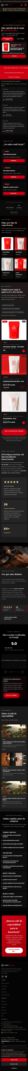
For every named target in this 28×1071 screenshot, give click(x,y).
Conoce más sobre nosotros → (10, 618)
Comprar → (14, 160)
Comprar (14, 56)
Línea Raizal (4, 986)
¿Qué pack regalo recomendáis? (12, 896)
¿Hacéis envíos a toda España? (12, 876)
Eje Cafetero (4, 1004)
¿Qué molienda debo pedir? (11, 840)
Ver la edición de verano (7, 39)
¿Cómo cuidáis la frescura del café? (14, 883)
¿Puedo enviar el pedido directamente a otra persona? (12, 901)
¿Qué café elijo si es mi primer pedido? (12, 835)
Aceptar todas (14, 1059)
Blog (2, 1015)
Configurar (14, 1068)
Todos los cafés (5, 983)
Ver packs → (14, 193)
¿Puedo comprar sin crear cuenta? (13, 847)
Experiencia (4, 992)
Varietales (3, 989)
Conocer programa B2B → (14, 950)
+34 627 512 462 (7, 1022)
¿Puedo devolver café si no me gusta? (12, 887)
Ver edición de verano (14, 329)
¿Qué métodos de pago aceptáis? (13, 844)
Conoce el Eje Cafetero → (14, 473)
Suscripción (4, 1013)
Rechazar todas (14, 1064)
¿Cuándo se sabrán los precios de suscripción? (13, 866)
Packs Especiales (5, 994)
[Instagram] (2, 976)
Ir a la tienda (20, 38)
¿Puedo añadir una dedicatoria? (12, 905)
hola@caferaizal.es (7, 1024)
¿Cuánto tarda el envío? (10, 879)
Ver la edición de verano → (14, 432)
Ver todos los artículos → (10, 720)
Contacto (3, 1007)
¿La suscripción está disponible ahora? (12, 856)
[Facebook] (6, 976)
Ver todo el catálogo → (9, 315)
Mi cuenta (3, 1010)
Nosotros (3, 1001)
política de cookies (22, 1056)
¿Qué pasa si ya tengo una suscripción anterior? (11, 861)
